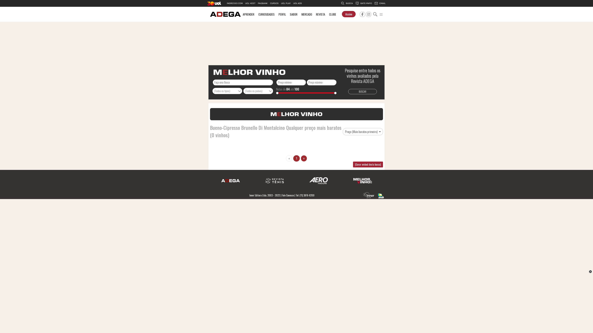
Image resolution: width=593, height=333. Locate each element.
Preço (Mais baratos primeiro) (361, 131)
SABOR (293, 14)
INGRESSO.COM (235, 3)
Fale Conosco (288, 195)
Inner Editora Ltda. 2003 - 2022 (264, 195)
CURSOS (274, 3)
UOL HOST (250, 3)
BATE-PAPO (366, 3)
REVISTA (320, 14)
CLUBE (332, 14)
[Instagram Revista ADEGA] (369, 14)
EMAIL (382, 3)
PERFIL (282, 14)
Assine (348, 14)
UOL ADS (297, 3)
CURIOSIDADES (266, 14)
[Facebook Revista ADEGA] (362, 14)
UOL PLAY (286, 3)
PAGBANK (263, 3)
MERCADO (306, 14)
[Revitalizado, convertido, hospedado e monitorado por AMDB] (381, 195)
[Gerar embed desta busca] (368, 164)
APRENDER (248, 14)
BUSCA (349, 3)
